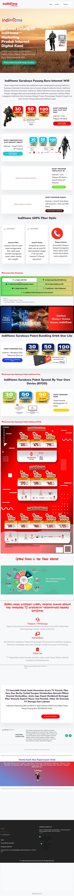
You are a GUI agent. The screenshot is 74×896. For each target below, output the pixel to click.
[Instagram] (66, 735)
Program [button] (65, 4)
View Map (41, 832)
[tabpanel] (37, 300)
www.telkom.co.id (5, 831)
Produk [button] (57, 4)
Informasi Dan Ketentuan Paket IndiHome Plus (21, 374)
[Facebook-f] (70, 735)
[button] (37, 273)
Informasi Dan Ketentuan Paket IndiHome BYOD (22, 422)
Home (50, 4)
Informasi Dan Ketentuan (13, 273)
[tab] (19, 280)
